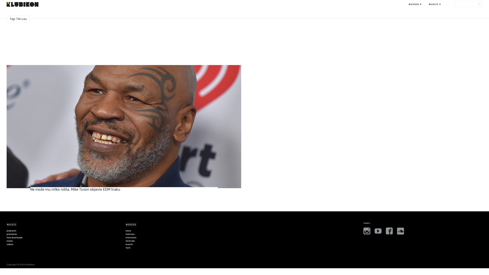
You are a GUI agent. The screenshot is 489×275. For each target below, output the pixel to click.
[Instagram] (366, 232)
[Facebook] (389, 232)
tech (128, 247)
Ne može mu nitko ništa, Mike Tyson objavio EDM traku (75, 189)
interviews (131, 237)
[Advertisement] (244, 43)
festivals (130, 241)
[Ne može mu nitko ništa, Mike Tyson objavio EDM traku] (124, 126)
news (34, 185)
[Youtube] (378, 232)
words (414, 4)
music (434, 4)
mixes (10, 241)
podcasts (11, 230)
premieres (12, 234)
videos (10, 244)
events (129, 244)
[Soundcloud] (400, 232)
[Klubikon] (22, 4)
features (130, 234)
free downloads (15, 237)
